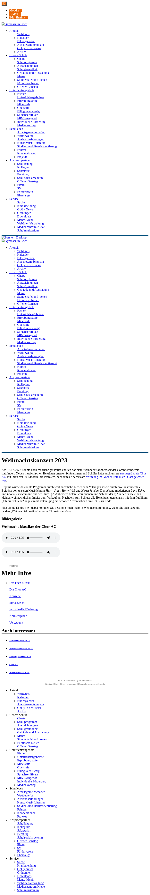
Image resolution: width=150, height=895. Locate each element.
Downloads (24, 876)
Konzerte (15, 596)
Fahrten (22, 809)
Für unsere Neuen (28, 743)
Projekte (22, 816)
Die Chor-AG (18, 589)
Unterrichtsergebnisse (30, 757)
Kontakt (49, 684)
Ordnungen (24, 872)
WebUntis (23, 693)
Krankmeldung (26, 865)
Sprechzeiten (17, 602)
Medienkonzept (26, 785)
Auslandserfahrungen (30, 799)
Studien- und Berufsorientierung (37, 806)
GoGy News (25, 869)
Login (102, 684)
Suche (21, 862)
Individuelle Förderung (23, 609)
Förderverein (25, 851)
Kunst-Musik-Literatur (31, 802)
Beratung (23, 834)
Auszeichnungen (27, 725)
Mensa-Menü (25, 879)
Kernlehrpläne (18, 616)
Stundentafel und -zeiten (32, 739)
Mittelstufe (23, 764)
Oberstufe (23, 767)
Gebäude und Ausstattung (33, 732)
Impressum (72, 684)
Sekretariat (23, 830)
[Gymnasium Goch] (14, 24)
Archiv (21, 711)
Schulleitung (25, 823)
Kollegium (23, 827)
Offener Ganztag (27, 746)
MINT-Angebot (27, 778)
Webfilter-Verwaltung (30, 883)
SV (19, 848)
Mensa (21, 735)
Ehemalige (23, 855)
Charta (21, 718)
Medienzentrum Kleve (31, 886)
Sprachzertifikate (27, 774)
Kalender (23, 697)
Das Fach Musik (19, 582)
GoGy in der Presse (29, 707)
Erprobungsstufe (27, 760)
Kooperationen (26, 813)
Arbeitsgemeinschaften (31, 792)
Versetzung (16, 622)
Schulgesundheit (27, 728)
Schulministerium (28, 890)
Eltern (21, 844)
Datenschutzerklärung (88, 684)
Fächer (21, 753)
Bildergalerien (26, 700)
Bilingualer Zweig (28, 771)
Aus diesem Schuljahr (30, 704)
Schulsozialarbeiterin (30, 837)
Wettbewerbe (25, 795)
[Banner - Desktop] (75, 237)
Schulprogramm (27, 721)
